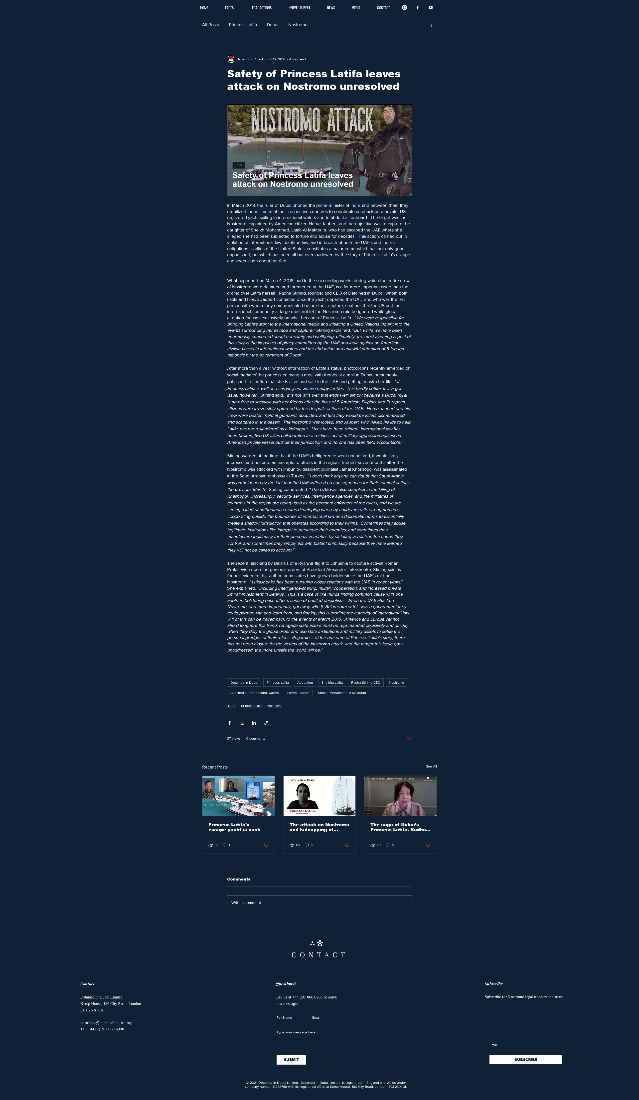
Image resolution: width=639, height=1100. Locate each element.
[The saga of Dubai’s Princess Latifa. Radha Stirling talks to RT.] (400, 796)
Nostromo (298, 24)
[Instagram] (404, 7)
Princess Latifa (243, 24)
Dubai (272, 24)
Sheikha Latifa (332, 682)
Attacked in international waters (254, 693)
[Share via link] (266, 723)
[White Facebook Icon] (417, 7)
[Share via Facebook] (229, 723)
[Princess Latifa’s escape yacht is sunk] (238, 796)
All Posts (210, 24)
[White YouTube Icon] (430, 7)
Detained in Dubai (244, 682)
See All (431, 766)
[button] (430, 25)
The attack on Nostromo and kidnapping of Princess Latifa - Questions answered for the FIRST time (319, 827)
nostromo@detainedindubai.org (106, 1023)
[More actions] (409, 59)
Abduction (305, 682)
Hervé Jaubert (298, 693)
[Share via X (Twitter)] (241, 723)
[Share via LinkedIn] (254, 723)
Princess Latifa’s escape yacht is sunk (234, 827)
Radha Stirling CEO (365, 682)
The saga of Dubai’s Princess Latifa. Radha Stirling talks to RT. (398, 827)
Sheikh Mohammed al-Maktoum (342, 693)
